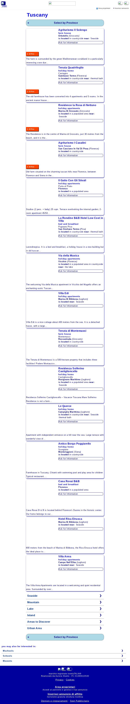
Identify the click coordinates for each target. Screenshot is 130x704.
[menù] (3, 3)
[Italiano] (63, 669)
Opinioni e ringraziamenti (54, 701)
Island (31, 615)
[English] (127, 3)
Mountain (33, 602)
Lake (30, 608)
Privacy (59, 680)
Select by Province (66, 22)
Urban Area (34, 628)
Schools (7, 656)
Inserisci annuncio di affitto (65, 694)
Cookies (70, 680)
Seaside (32, 595)
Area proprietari (103, 8)
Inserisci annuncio (121, 8)
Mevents (7, 661)
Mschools (8, 651)
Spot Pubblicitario (79, 701)
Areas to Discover (38, 621)
